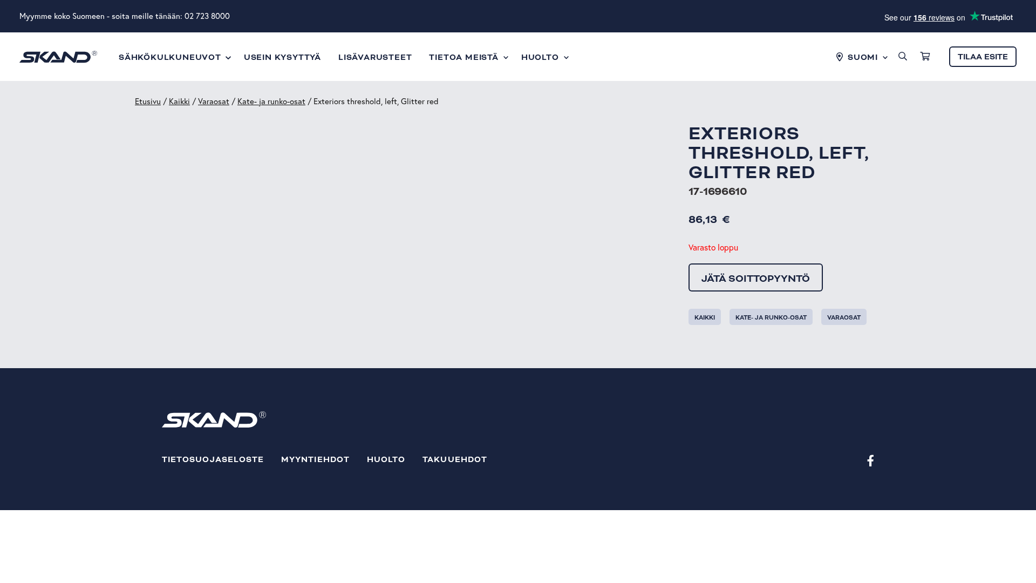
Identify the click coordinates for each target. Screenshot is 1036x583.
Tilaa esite (983, 57)
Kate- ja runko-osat (271, 101)
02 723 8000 (207, 16)
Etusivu (148, 101)
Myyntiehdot (315, 460)
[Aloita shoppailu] (925, 57)
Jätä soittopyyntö (755, 278)
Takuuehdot (454, 460)
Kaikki (179, 101)
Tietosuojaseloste (213, 460)
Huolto (386, 460)
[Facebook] (870, 460)
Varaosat (213, 101)
